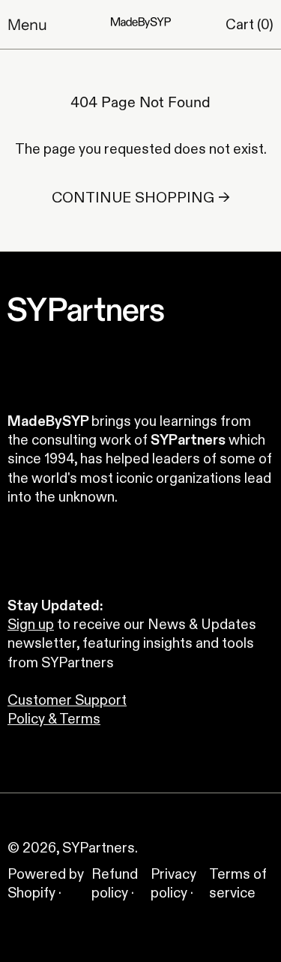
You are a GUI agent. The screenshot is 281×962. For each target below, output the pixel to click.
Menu (27, 25)
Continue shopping (133, 197)
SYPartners (98, 847)
